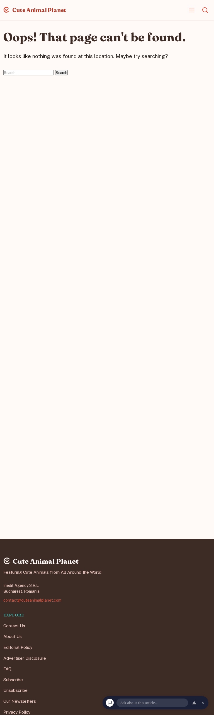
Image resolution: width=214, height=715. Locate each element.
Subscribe (13, 679)
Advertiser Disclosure (24, 658)
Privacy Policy (16, 711)
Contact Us (14, 625)
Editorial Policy (17, 647)
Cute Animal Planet (38, 9)
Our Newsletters (19, 701)
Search (61, 73)
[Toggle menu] (191, 10)
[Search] (205, 10)
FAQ (7, 668)
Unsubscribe (15, 690)
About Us (12, 636)
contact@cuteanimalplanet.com (32, 600)
